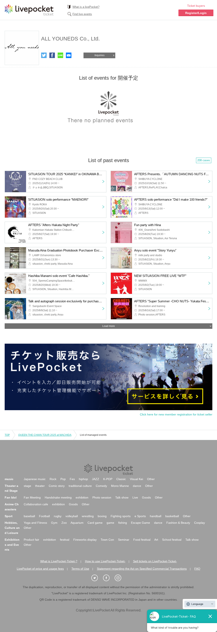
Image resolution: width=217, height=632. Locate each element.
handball (155, 516)
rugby (57, 516)
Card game (95, 522)
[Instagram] (120, 578)
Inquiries (99, 55)
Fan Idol (11, 497)
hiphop (83, 479)
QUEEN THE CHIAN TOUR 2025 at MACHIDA (44, 434)
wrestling (88, 516)
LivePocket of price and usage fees (40, 568)
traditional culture (80, 486)
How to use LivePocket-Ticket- (105, 561)
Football (44, 516)
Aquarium (77, 522)
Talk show (121, 497)
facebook (52, 55)
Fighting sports (121, 516)
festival (64, 539)
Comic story (57, 486)
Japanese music (35, 479)
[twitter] (96, 578)
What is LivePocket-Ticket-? (58, 561)
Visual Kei (136, 479)
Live (135, 497)
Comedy (101, 486)
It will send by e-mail (68, 55)
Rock (53, 479)
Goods (146, 497)
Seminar (123, 539)
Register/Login (196, 13)
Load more (108, 326)
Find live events (82, 14)
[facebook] (108, 578)
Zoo (64, 522)
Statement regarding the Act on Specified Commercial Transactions (142, 568)
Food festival (141, 539)
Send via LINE (60, 55)
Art (156, 539)
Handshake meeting (58, 497)
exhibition (82, 497)
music (9, 479)
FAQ (197, 568)
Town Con (107, 539)
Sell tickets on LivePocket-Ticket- (155, 561)
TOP (7, 434)
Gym (54, 522)
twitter (44, 55)
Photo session (101, 497)
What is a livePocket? (85, 6)
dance (137, 486)
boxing (102, 516)
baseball (29, 516)
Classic (121, 479)
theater (40, 486)
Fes (72, 479)
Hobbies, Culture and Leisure (12, 528)
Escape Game (140, 522)
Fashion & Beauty (178, 522)
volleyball (71, 516)
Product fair (31, 539)
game (110, 522)
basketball (172, 516)
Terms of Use (80, 568)
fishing (122, 522)
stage (27, 486)
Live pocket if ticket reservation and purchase (29, 10)
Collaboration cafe (36, 504)
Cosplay (199, 522)
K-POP (107, 479)
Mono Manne (120, 486)
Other (151, 479)
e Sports (140, 516)
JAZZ (95, 479)
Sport (9, 516)
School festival (171, 539)
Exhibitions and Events (12, 544)
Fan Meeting (32, 497)
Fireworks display (85, 539)
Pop (63, 479)
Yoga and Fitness (35, 522)
